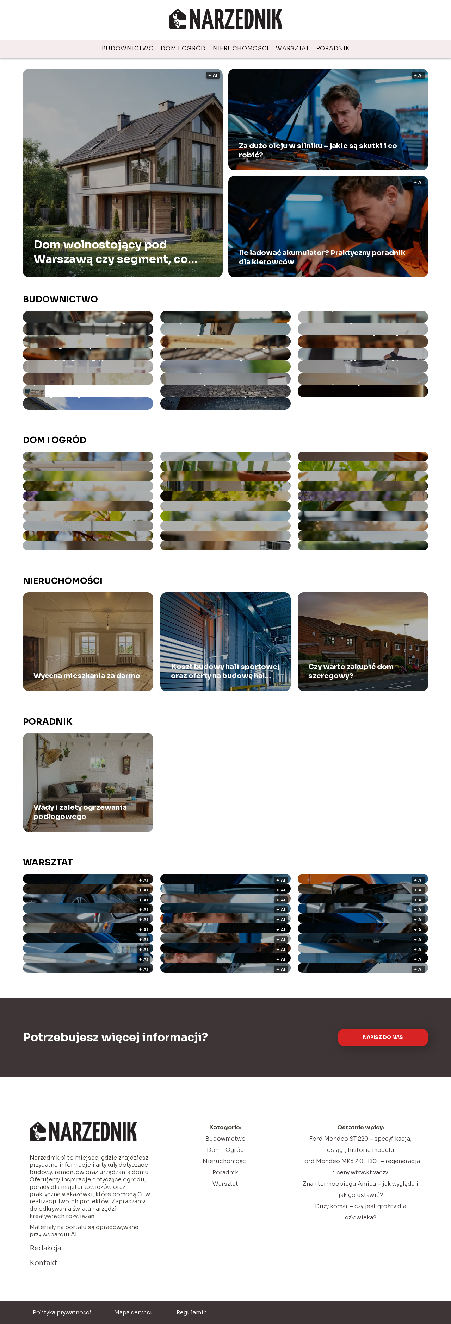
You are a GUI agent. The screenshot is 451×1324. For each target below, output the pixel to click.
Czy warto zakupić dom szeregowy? (351, 671)
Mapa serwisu (134, 1312)
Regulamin (192, 1312)
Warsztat (292, 48)
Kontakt (43, 1263)
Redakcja (45, 1248)
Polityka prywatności (62, 1312)
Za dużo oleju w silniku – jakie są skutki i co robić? (318, 150)
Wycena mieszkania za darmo (86, 676)
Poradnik (333, 48)
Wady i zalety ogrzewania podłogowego (80, 812)
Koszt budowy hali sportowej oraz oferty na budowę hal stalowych (225, 671)
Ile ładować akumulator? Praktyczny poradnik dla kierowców (322, 257)
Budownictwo (128, 48)
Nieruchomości (241, 48)
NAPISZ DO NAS (383, 1037)
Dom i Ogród (183, 48)
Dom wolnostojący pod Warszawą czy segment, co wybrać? (110, 251)
